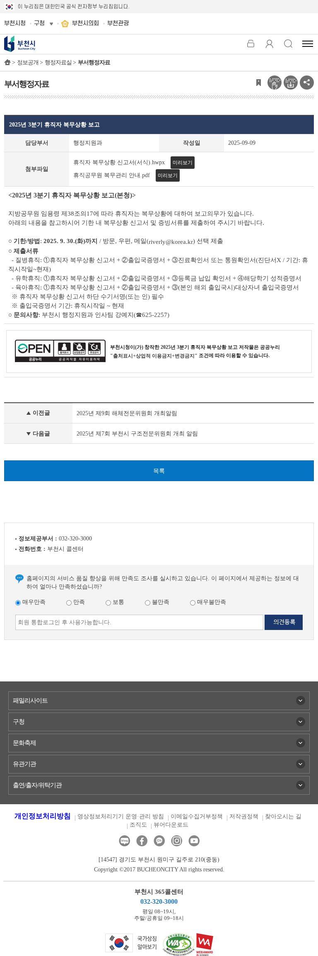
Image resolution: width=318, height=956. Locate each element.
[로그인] (250, 43)
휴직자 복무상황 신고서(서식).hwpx (119, 162)
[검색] (288, 43)
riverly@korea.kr (171, 241)
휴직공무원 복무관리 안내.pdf (111, 175)
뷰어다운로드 (171, 825)
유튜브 (194, 841)
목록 (159, 471)
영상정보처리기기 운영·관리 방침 (120, 816)
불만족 (159, 602)
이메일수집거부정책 (197, 816)
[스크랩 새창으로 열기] (258, 82)
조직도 (138, 825)
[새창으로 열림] (131, 942)
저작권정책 (243, 816)
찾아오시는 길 (283, 816)
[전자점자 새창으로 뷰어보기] (274, 82)
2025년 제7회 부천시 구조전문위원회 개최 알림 (137, 434)
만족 (78, 602)
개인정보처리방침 (42, 816)
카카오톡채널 (159, 841)
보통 (117, 602)
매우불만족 (210, 602)
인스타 (176, 841)
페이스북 (141, 841)
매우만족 (33, 602)
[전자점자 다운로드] (291, 82)
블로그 (124, 841)
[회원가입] (269, 43)
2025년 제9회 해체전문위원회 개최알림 (127, 413)
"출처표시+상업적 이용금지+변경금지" (154, 356)
